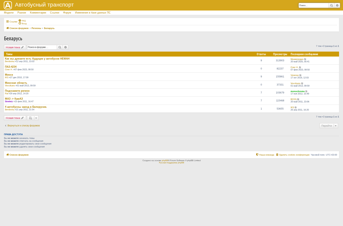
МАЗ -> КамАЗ (14, 98)
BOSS (294, 99)
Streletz (9, 101)
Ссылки (54, 12)
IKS (6, 77)
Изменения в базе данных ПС (93, 12)
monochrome (298, 91)
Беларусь (13, 38)
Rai (6, 93)
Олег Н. (9, 69)
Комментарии (38, 12)
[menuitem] (22, 20)
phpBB (165, 160)
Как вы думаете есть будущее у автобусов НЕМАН (37, 58)
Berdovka (9, 61)
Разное (21, 12)
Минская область (16, 82)
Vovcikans (10, 85)
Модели (8, 12)
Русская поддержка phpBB (171, 163)
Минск (9, 74)
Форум (67, 12)
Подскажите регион (17, 90)
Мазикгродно (297, 59)
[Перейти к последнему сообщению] (305, 59)
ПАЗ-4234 (10, 66)
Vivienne (295, 75)
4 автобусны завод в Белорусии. (26, 106)
